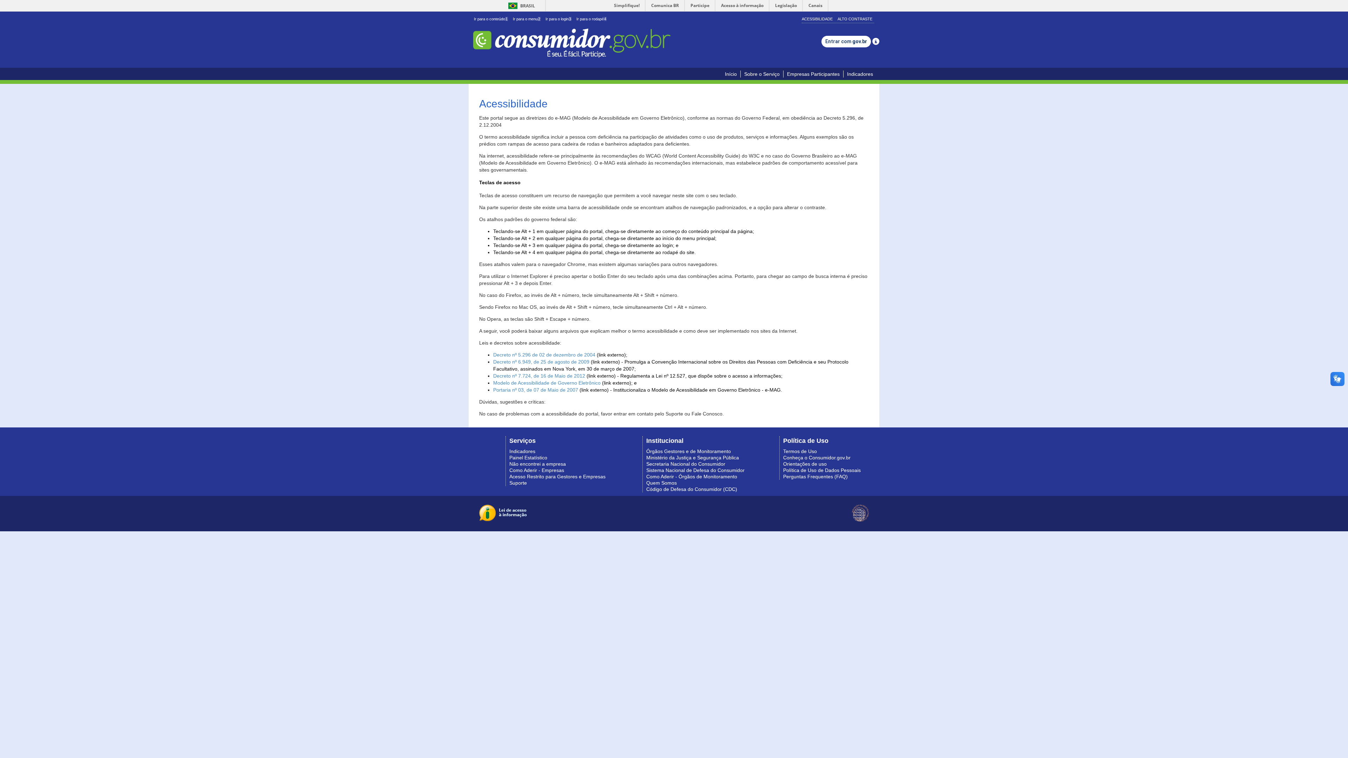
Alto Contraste (855, 19)
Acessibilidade (817, 19)
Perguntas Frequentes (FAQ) (815, 476)
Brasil (520, 6)
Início (731, 74)
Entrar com (846, 41)
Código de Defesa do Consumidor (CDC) (691, 489)
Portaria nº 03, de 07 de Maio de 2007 (535, 390)
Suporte (518, 483)
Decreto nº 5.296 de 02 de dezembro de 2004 (544, 355)
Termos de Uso (800, 451)
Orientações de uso (805, 464)
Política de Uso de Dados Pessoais (822, 470)
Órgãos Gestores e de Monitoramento (688, 451)
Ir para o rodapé (591, 19)
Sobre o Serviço (762, 74)
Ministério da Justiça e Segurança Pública (692, 457)
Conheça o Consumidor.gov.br (817, 457)
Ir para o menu (526, 19)
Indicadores (860, 74)
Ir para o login (558, 19)
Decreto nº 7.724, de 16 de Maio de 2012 (539, 376)
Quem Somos (661, 483)
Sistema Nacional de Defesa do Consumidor (695, 470)
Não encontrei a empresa (537, 464)
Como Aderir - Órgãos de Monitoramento (691, 476)
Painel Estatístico (528, 457)
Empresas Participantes (813, 74)
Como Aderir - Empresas (536, 470)
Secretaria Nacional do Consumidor (685, 464)
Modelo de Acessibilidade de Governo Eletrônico (547, 383)
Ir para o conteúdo (491, 19)
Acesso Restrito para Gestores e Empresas (557, 476)
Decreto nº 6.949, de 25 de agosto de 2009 (541, 362)
